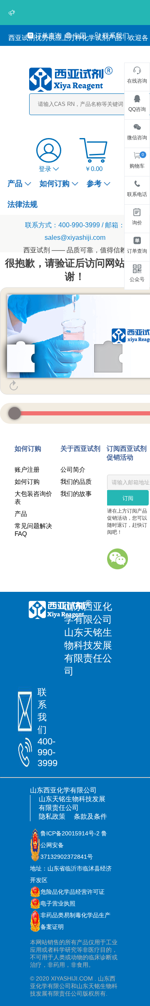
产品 (15, 183)
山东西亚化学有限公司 (63, 790)
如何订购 (55, 183)
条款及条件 (90, 816)
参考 (94, 183)
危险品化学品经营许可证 (72, 891)
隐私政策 (52, 816)
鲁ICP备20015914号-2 (70, 833)
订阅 (127, 498)
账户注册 (27, 469)
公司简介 (72, 469)
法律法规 (23, 204)
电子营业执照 (57, 903)
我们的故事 (76, 493)
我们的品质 (76, 481)
